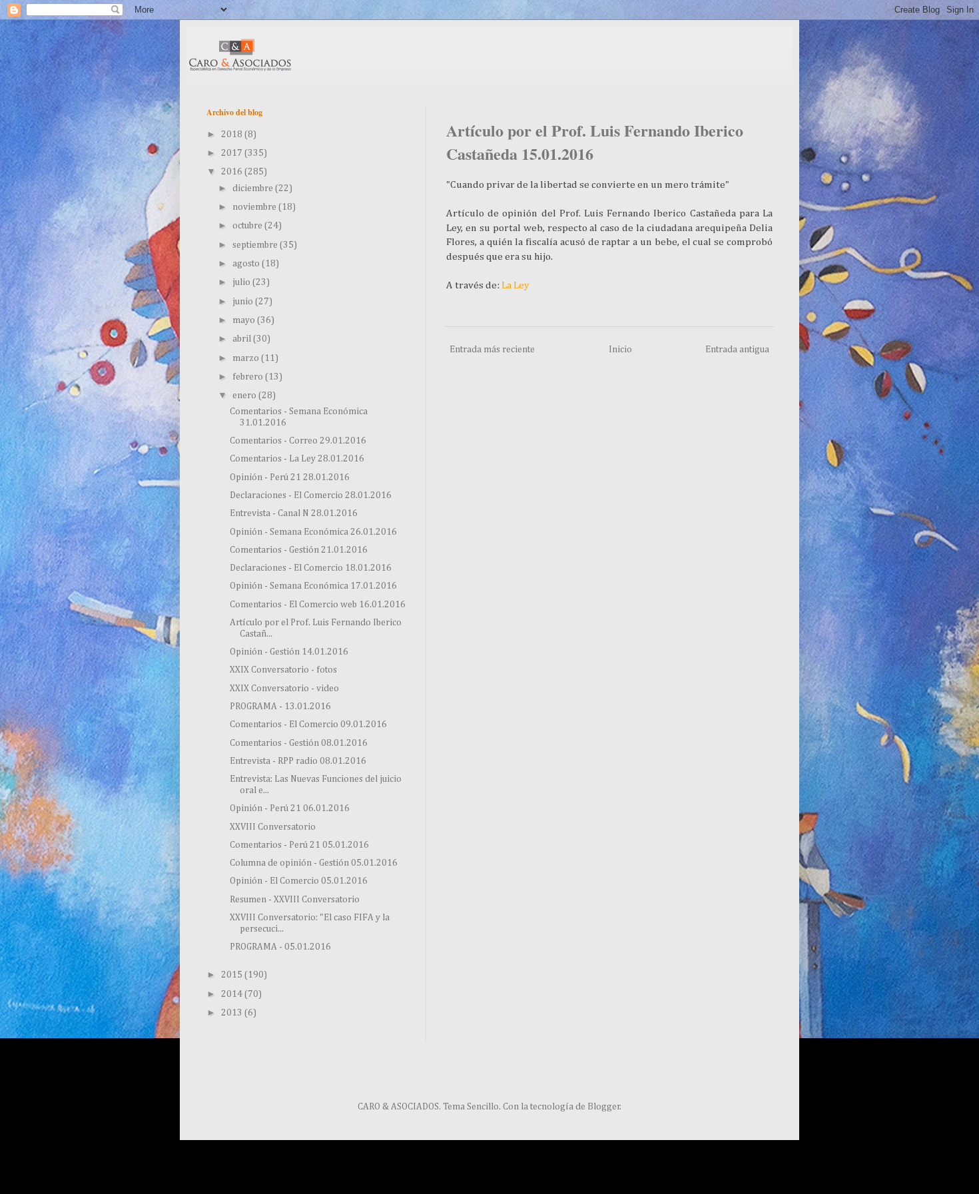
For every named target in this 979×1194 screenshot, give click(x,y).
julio (242, 282)
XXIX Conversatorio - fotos (283, 670)
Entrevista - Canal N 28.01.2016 (294, 513)
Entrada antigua (737, 349)
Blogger (603, 1106)
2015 (232, 975)
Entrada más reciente (492, 349)
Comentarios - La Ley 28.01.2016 (297, 458)
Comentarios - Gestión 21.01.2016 (299, 550)
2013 (232, 1013)
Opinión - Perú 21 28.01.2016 (290, 477)
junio (243, 301)
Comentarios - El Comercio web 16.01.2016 (318, 604)
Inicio (620, 349)
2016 (232, 171)
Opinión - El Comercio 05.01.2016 (299, 881)
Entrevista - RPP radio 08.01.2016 (298, 761)
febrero (248, 377)
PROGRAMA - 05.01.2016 (280, 947)
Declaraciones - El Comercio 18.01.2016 (311, 568)
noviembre (255, 207)
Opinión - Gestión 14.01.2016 (289, 652)
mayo (244, 320)
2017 (232, 153)
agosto (247, 263)
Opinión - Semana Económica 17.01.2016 (313, 586)
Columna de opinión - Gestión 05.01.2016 (314, 863)
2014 (232, 994)
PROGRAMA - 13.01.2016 (280, 706)
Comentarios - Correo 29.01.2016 (298, 441)
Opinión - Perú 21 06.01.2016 (290, 808)
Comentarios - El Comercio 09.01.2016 (308, 724)
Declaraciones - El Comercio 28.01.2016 (311, 495)
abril (242, 339)
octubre (248, 225)
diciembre (253, 188)
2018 (232, 134)
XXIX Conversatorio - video (284, 688)
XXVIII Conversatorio (273, 827)
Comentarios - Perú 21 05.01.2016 (299, 845)
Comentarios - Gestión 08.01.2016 (299, 743)
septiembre (256, 245)
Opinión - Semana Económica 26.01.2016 (313, 532)
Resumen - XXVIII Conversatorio (295, 899)
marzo (246, 358)
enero (245, 395)
